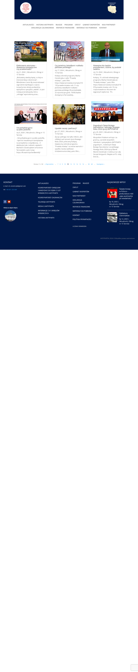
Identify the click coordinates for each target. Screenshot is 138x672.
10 (65, 164)
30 (89, 164)
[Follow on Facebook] (5, 201)
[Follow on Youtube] (9, 201)
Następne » (100, 164)
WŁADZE (59, 25)
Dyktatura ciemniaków (124, 214)
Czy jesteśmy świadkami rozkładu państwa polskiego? (69, 66)
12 (71, 164)
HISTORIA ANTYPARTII (44, 25)
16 (83, 164)
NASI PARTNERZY (108, 25)
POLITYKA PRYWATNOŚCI (82, 219)
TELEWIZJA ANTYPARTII (46, 202)
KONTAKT (103, 28)
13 (74, 164)
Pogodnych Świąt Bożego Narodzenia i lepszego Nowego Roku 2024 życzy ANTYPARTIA (106, 127)
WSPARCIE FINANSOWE (65, 28)
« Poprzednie (49, 164)
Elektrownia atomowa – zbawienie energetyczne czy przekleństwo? (26, 67)
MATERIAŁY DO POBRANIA (87, 28)
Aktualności (31, 72)
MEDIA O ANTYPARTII (46, 206)
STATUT (78, 25)
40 (92, 164)
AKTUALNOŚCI (28, 25)
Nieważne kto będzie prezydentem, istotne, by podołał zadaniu (107, 67)
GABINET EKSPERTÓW (91, 25)
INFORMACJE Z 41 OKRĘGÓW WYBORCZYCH (48, 211)
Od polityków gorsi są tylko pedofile (24, 129)
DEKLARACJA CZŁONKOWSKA (42, 28)
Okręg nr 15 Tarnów (116, 205)
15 (80, 164)
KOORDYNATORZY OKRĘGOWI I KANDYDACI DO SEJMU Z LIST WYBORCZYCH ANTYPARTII (49, 190)
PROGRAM (68, 25)
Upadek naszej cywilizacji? (66, 128)
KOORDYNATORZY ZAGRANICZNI (50, 197)
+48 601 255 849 (11, 190)
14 (77, 164)
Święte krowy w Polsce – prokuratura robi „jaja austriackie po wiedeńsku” (126, 194)
